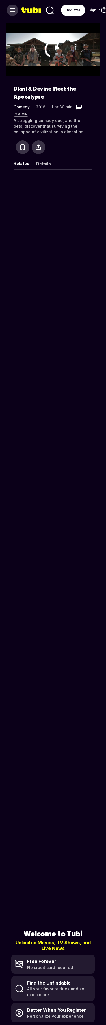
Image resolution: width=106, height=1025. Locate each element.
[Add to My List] (22, 147)
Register (73, 10)
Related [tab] (21, 163)
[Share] (38, 147)
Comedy (22, 106)
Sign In (94, 10)
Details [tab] (43, 163)
